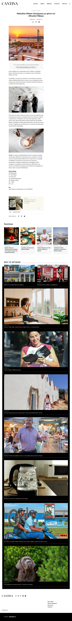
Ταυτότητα (50, 607)
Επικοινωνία (50, 605)
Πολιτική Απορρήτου (52, 603)
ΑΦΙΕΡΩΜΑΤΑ (7, 246)
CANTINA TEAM (32, 19)
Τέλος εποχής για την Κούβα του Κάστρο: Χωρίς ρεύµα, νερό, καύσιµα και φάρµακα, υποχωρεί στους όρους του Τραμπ (25, 541)
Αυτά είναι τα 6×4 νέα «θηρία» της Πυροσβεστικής (47, 284)
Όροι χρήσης (50, 601)
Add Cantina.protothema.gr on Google (25, 67)
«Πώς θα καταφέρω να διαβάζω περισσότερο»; (12, 369)
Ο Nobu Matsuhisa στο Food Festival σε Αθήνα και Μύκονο (44, 249)
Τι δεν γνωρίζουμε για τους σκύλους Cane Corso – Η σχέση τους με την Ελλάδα (18, 584)
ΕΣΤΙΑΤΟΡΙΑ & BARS (36, 10)
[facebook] (33, 22)
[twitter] (39, 22)
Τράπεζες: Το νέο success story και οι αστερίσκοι (14, 284)
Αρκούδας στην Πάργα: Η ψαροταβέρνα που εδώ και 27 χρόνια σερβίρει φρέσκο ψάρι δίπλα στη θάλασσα (23, 455)
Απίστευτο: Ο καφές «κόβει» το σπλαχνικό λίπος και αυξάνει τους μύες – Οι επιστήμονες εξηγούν (21, 327)
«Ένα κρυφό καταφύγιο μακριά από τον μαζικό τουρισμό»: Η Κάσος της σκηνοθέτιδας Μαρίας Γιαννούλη (23, 412)
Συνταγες (35, 3)
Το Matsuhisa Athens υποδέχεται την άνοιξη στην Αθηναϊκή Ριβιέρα (60, 249)
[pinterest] (36, 22)
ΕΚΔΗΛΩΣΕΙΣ (40, 246)
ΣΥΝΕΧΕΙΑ (38, 208)
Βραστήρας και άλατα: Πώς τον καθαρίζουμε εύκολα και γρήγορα (30, 201)
